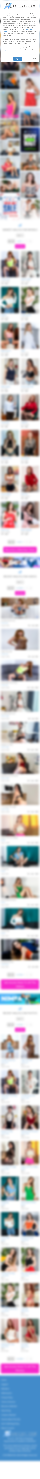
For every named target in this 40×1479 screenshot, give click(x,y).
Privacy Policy (9, 51)
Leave (35, 59)
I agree (17, 59)
